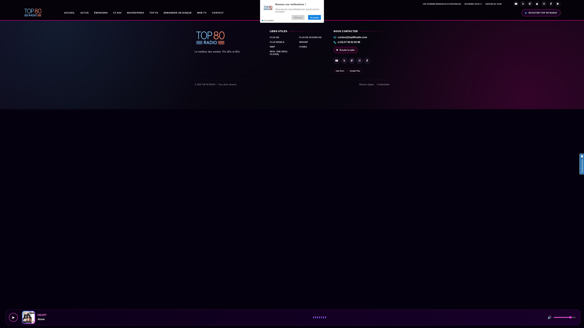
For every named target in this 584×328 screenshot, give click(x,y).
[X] (523, 3)
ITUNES (303, 47)
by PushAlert (269, 20)
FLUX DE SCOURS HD (310, 37)
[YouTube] (516, 3)
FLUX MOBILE (277, 42)
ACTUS (84, 13)
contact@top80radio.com (352, 37)
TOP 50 (153, 13)
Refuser (298, 17)
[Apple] (537, 3)
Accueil (69, 13)
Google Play (355, 71)
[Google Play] (558, 3)
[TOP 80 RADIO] (32, 13)
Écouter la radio (347, 50)
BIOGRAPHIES (135, 13)
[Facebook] (551, 3)
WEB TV (202, 13)
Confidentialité (383, 84)
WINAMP (303, 42)
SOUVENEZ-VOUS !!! (473, 4)
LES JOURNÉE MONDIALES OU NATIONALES (442, 4)
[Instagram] (544, 3)
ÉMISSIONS (101, 13)
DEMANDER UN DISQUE (178, 13)
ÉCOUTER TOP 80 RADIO (543, 13)
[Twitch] (530, 3)
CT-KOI (117, 13)
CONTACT (218, 13)
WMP (272, 47)
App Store (340, 71)
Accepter (314, 17)
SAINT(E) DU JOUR (493, 4)
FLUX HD (274, 37)
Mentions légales (366, 84)
